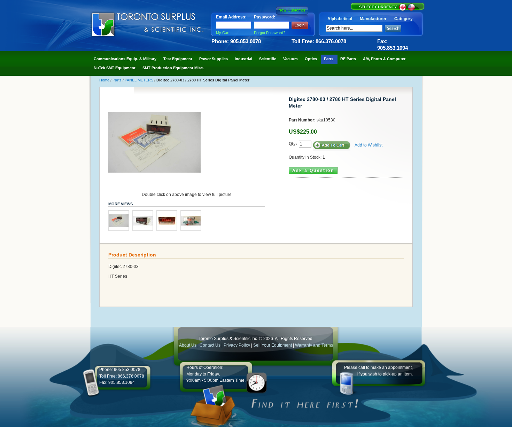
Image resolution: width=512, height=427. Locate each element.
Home (104, 80)
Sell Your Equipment (273, 345)
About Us (187, 345)
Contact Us (210, 345)
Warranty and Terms (314, 345)
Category (403, 18)
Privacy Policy (237, 345)
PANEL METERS (139, 80)
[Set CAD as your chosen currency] (403, 10)
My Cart (223, 33)
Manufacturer (373, 18)
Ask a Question (313, 170)
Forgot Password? (269, 33)
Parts (118, 80)
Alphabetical (339, 18)
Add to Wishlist (368, 145)
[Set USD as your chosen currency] (411, 10)
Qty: (293, 143)
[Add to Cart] (331, 146)
